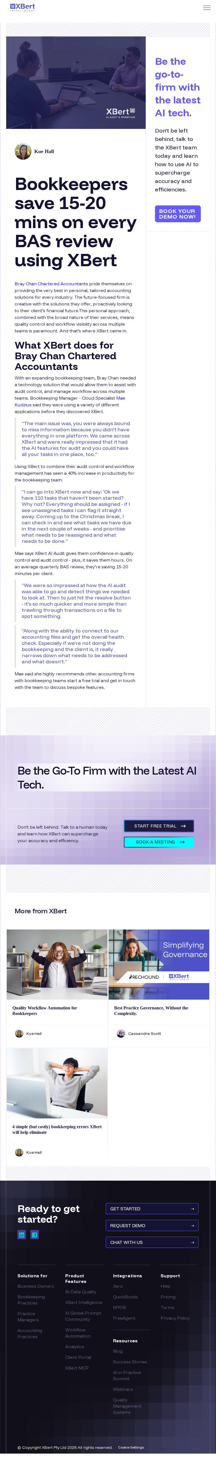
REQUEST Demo (152, 1225)
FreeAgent (124, 1318)
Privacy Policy (175, 1318)
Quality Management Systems (127, 1406)
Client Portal (78, 1357)
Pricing (168, 1296)
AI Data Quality (80, 1291)
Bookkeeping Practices (31, 1300)
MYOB (119, 1307)
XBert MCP (77, 1368)
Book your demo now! (177, 213)
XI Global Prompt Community (83, 1316)
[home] (22, 8)
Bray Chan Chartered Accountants (51, 283)
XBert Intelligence (83, 1302)
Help (165, 1286)
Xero (118, 1286)
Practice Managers (28, 1316)
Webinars (123, 1389)
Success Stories (130, 1361)
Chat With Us (152, 1242)
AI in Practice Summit (127, 1375)
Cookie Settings (131, 1447)
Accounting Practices (29, 1333)
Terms (167, 1307)
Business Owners (35, 1286)
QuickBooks (125, 1296)
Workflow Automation (78, 1333)
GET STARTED (152, 1208)
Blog (118, 1351)
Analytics (74, 1346)
